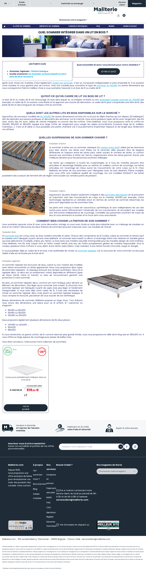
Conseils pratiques (77, 26)
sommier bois (12, 235)
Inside (111, 26)
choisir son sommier (62, 82)
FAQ (98, 26)
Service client (122, 3)
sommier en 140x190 (107, 85)
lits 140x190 (45, 116)
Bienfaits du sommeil (49, 26)
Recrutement (39, 484)
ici (88, 524)
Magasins (137, 3)
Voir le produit (25, 408)
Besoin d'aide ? (64, 464)
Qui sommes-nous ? (38, 474)
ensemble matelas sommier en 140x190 (120, 99)
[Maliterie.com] (109, 10)
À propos (38, 464)
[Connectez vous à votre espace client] (118, 15)
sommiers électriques (116, 194)
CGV (48, 507)
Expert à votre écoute (127, 428)
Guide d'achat (22, 3)
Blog (35, 489)
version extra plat (110, 147)
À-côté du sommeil (22, 26)
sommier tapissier (87, 250)
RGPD (49, 497)
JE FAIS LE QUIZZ (108, 71)
